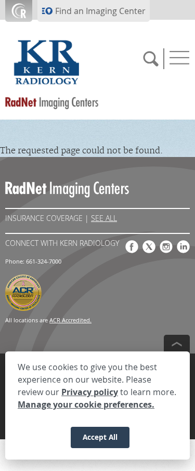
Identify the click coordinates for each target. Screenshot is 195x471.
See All (104, 218)
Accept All (100, 437)
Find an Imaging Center (100, 11)
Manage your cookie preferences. (86, 404)
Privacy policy (89, 392)
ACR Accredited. (70, 320)
